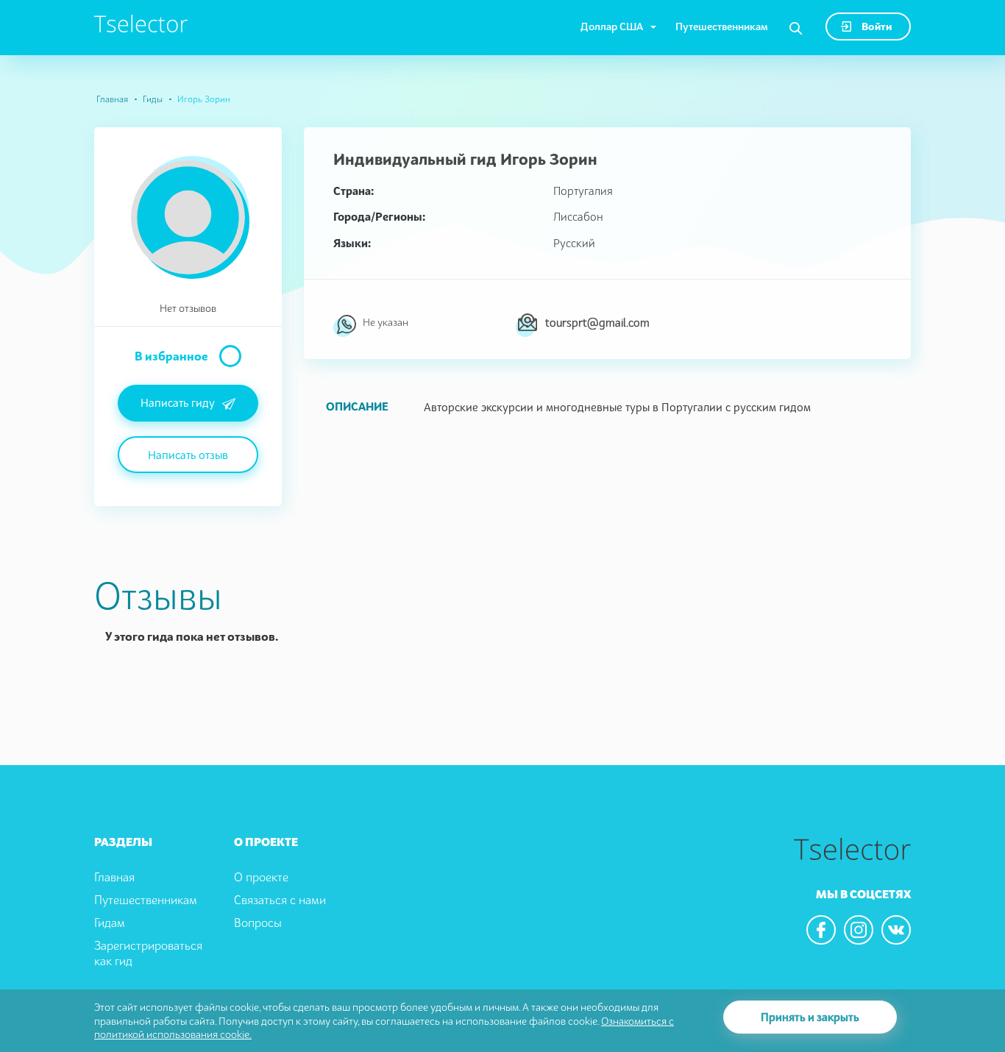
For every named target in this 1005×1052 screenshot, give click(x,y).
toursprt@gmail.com (597, 322)
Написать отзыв (188, 454)
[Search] (795, 28)
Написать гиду (178, 402)
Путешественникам (721, 26)
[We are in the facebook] (821, 930)
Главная (112, 98)
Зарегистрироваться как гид (148, 953)
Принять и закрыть (810, 1016)
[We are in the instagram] (858, 930)
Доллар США (611, 26)
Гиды (153, 98)
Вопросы (258, 922)
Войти (875, 26)
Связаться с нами (280, 899)
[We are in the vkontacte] (896, 930)
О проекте (261, 877)
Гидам (109, 922)
